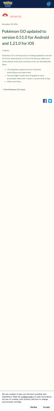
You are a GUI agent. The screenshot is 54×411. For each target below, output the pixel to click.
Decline (33, 407)
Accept (46, 407)
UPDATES (15, 16)
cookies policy (27, 397)
